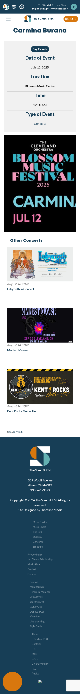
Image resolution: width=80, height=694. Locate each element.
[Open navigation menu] (8, 19)
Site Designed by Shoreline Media (40, 510)
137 (15, 431)
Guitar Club (36, 606)
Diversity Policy (40, 663)
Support (34, 582)
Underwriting (37, 621)
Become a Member (40, 591)
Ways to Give (37, 601)
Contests (36, 643)
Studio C (37, 536)
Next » (20, 431)
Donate (32, 574)
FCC (34, 668)
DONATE (70, 19)
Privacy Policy (35, 554)
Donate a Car (37, 611)
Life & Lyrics (36, 596)
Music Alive (34, 564)
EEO (34, 648)
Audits (35, 673)
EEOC (35, 658)
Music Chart (39, 526)
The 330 (37, 531)
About (35, 634)
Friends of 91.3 (40, 639)
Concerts (40, 123)
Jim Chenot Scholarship (40, 559)
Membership (37, 586)
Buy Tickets (40, 49)
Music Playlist (40, 522)
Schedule (38, 546)
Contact (32, 569)
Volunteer (35, 616)
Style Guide (36, 626)
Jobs (34, 653)
